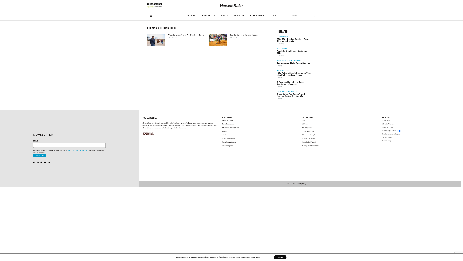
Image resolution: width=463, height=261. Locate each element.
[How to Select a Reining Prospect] (218, 40)
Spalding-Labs (307, 127)
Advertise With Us (388, 124)
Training (191, 16)
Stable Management (228, 138)
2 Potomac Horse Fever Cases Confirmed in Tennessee (290, 83)
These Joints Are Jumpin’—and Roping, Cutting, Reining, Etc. (291, 95)
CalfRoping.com (227, 146)
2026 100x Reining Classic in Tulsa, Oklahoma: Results (293, 40)
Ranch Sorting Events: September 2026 (292, 52)
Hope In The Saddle (308, 138)
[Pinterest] (41, 162)
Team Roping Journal (229, 142)
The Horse (225, 135)
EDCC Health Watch (308, 131)
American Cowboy (228, 120)
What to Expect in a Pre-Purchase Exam (186, 35)
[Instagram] (38, 162)
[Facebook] (34, 162)
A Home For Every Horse (310, 135)
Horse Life (239, 16)
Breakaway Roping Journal (231, 127)
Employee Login (387, 127)
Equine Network (387, 120)
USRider (305, 124)
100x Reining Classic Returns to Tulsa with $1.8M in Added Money (294, 74)
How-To (224, 16)
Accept (280, 257)
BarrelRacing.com (228, 124)
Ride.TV (305, 120)
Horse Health (208, 16)
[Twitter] (45, 162)
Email (36, 141)
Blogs (273, 16)
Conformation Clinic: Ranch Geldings (293, 63)
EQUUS (224, 131)
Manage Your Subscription (311, 146)
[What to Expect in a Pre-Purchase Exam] (156, 40)
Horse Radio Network (309, 142)
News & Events (257, 16)
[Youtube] (49, 162)
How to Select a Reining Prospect (244, 35)
